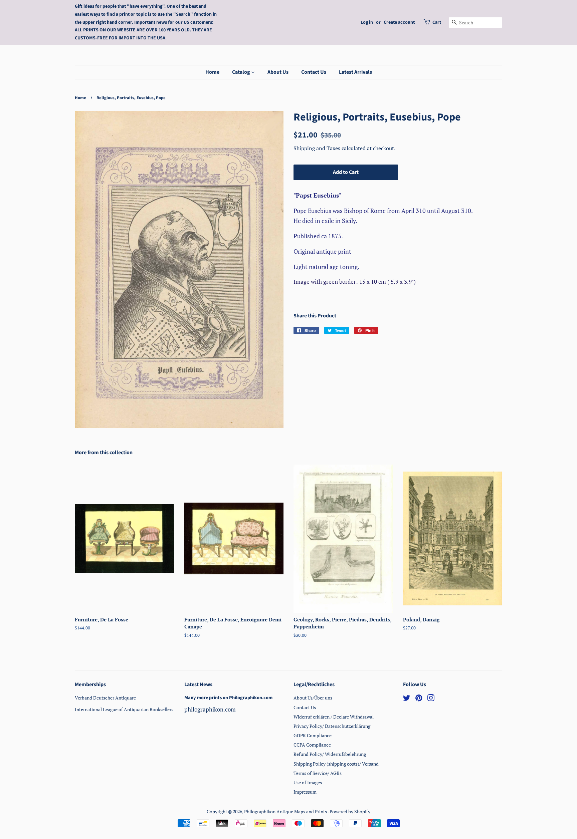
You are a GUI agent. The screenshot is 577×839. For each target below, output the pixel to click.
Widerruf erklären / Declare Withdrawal (334, 717)
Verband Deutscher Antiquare (105, 697)
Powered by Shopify (350, 811)
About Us (277, 72)
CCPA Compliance (312, 745)
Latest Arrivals (355, 72)
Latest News (198, 684)
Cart (436, 22)
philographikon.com (210, 709)
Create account (399, 22)
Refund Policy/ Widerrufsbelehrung (330, 754)
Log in (367, 22)
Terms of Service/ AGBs (318, 773)
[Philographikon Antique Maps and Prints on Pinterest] (418, 699)
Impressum (305, 792)
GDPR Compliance (313, 735)
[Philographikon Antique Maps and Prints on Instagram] (430, 699)
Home (212, 72)
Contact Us (313, 72)
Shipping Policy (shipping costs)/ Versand (336, 764)
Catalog (241, 72)
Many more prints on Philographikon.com (228, 697)
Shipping (305, 148)
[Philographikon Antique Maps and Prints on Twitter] (406, 699)
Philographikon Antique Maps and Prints (286, 811)
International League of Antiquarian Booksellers (124, 709)
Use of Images (308, 782)
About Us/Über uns (313, 697)
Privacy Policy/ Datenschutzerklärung (332, 726)
